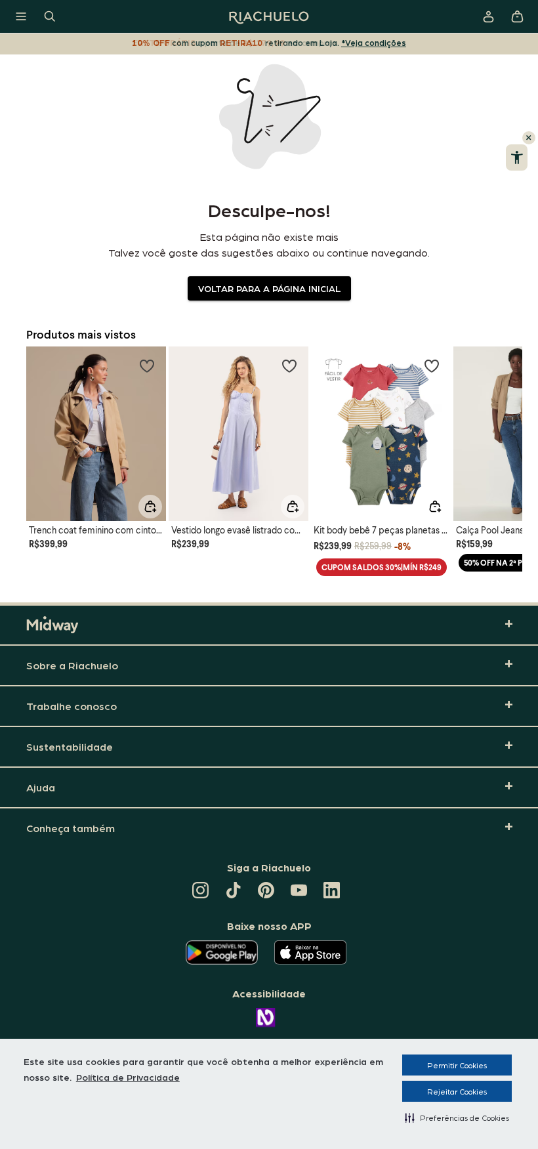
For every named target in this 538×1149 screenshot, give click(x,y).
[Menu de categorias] (21, 16)
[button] (457, 1117)
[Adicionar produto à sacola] (150, 506)
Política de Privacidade (128, 1077)
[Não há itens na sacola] (517, 16)
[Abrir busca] (50, 16)
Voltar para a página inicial (269, 288)
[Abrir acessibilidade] (517, 157)
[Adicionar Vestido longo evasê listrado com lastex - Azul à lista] (289, 365)
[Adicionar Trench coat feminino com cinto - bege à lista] (146, 365)
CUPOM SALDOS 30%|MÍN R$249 (381, 567)
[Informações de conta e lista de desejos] (488, 16)
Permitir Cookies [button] (457, 1065)
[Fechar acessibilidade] (528, 137)
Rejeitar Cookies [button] (457, 1091)
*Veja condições (373, 42)
